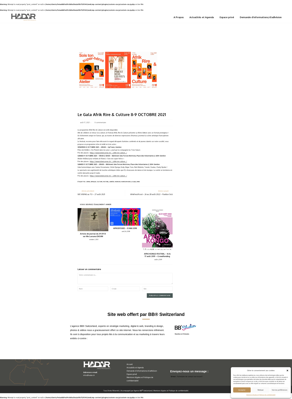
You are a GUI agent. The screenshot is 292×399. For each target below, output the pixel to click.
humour (118, 181)
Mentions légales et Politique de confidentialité (260, 395)
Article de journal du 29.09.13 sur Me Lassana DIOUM (93, 235)
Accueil (130, 364)
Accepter (241, 390)
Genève (111, 181)
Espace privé (132, 374)
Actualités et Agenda (135, 367)
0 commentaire (100, 122)
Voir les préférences (279, 390)
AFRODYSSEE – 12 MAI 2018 (125, 228)
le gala (133, 181)
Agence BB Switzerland (143, 391)
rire (138, 181)
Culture (99, 181)
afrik (88, 181)
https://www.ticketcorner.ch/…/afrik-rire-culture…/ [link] (108, 153)
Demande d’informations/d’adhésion (142, 371)
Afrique (93, 181)
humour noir (126, 181)
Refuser (261, 390)
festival (106, 181)
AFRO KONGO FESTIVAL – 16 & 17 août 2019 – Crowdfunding (157, 255)
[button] (287, 370)
